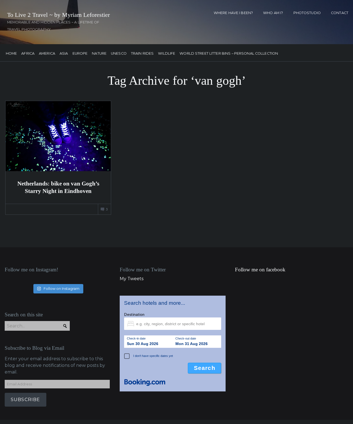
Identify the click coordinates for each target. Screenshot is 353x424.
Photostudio (307, 13)
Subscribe (25, 399)
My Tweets (131, 278)
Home (11, 53)
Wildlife (166, 53)
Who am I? (273, 13)
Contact (339, 13)
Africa (27, 53)
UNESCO (119, 53)
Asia (64, 53)
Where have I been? (233, 13)
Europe (80, 53)
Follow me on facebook (260, 269)
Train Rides (142, 53)
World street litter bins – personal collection (229, 53)
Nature (99, 53)
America (47, 53)
